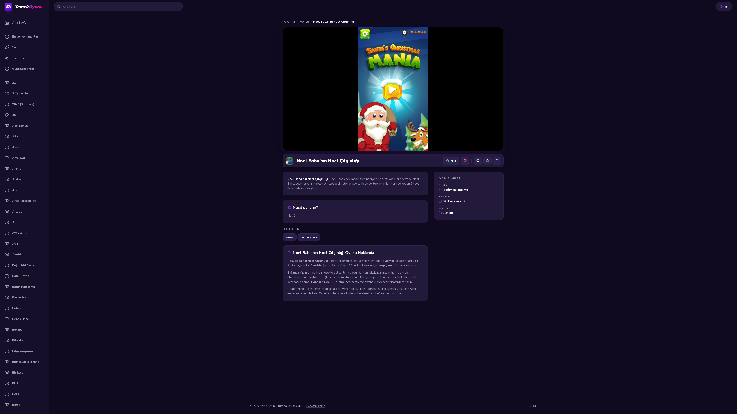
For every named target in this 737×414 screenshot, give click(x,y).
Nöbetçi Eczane (315, 406)
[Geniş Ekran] (478, 161)
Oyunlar (289, 22)
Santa (289, 237)
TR (726, 7)
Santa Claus (309, 237)
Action (304, 22)
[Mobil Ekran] (487, 161)
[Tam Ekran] (497, 161)
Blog (533, 406)
